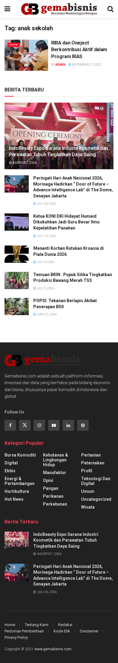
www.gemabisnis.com (52, 649)
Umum (13, 44)
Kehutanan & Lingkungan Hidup (55, 460)
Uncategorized (96, 499)
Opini (48, 480)
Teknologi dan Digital (95, 481)
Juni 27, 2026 (46, 314)
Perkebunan (55, 504)
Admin (60, 64)
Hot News (14, 499)
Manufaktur (54, 472)
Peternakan (92, 462)
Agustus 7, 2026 (24, 162)
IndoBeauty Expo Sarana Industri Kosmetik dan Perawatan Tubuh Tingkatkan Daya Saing (58, 151)
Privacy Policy (16, 637)
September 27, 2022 (86, 64)
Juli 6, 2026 (45, 262)
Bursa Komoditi (20, 455)
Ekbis (10, 470)
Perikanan (53, 496)
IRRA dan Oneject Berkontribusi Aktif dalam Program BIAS (79, 49)
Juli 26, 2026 (46, 203)
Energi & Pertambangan (19, 481)
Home (10, 624)
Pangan (50, 488)
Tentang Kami (36, 624)
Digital (11, 462)
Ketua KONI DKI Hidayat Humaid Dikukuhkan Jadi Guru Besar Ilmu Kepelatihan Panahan (66, 222)
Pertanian (91, 455)
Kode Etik (62, 631)
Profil (86, 470)
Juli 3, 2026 (45, 288)
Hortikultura (17, 491)
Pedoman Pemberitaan (24, 631)
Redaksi (65, 624)
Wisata (88, 507)
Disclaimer (89, 631)
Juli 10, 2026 (46, 236)
